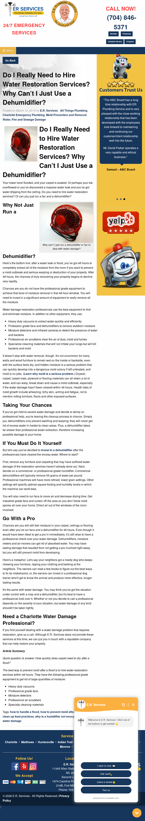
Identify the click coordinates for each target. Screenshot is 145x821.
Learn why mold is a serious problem (48, 374)
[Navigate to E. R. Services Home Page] (24, 10)
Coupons (130, 41)
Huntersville (46, 742)
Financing (127, 33)
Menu (9, 50)
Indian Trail (65, 742)
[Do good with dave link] (64, 13)
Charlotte (11, 742)
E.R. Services (49, 110)
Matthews (27, 742)
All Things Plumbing (73, 110)
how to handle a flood (24, 712)
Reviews (113, 33)
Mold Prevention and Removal (66, 115)
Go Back (10, 60)
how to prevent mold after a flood (62, 712)
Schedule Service (115, 41)
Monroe (65, 747)
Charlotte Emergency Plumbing (24, 115)
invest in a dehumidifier (56, 450)
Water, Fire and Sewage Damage (24, 119)
